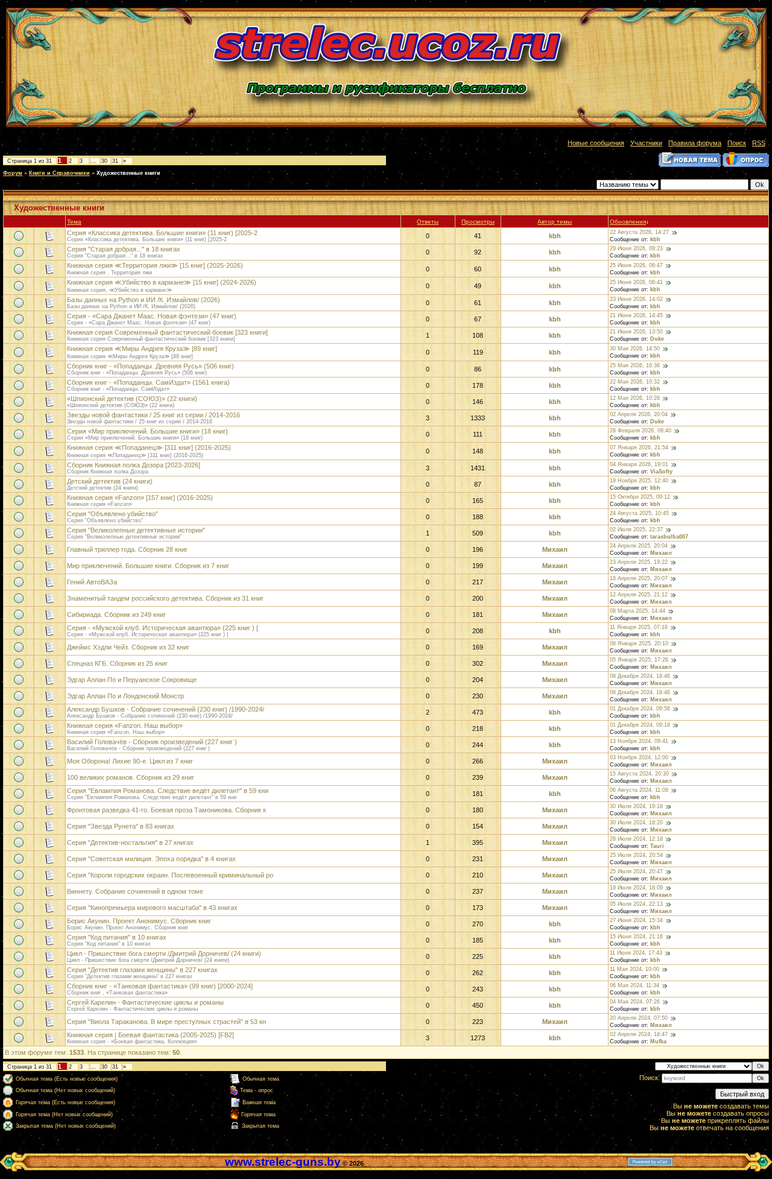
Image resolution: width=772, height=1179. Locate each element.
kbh (555, 235)
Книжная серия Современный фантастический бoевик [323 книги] (167, 332)
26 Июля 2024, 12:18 (636, 839)
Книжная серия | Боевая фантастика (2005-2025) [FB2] (150, 1034)
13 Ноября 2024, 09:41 (639, 741)
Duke (657, 339)
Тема (74, 221)
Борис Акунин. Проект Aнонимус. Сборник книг (139, 921)
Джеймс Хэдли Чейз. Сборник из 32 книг (128, 647)
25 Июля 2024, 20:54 (636, 855)
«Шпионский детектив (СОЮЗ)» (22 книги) (132, 398)
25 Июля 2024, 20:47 (636, 871)
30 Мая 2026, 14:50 (635, 349)
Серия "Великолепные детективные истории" (136, 530)
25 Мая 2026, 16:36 (635, 365)
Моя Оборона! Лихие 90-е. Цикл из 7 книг (130, 761)
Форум (12, 173)
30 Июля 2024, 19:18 (636, 806)
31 (115, 161)
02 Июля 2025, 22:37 (636, 529)
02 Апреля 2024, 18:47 (639, 1034)
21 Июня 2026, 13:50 (636, 332)
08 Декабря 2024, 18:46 (640, 676)
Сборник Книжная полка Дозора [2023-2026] (133, 465)
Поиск (736, 143)
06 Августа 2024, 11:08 (639, 790)
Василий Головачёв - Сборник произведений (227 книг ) (152, 741)
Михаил (555, 549)
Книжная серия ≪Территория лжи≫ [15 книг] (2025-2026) (155, 265)
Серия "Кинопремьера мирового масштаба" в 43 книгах (152, 907)
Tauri (657, 846)
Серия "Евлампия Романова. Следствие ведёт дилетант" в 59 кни (167, 790)
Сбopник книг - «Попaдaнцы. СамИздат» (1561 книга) (148, 382)
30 (104, 161)
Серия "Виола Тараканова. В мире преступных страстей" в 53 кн (166, 1021)
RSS (758, 143)
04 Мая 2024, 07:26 (635, 1002)
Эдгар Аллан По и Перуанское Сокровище (132, 679)
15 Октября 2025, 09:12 (640, 497)
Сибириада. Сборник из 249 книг (116, 614)
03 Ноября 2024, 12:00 (639, 757)
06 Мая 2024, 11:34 (634, 985)
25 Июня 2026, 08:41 (636, 282)
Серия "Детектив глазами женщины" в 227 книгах (142, 969)
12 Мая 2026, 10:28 (635, 398)
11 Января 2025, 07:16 (639, 627)
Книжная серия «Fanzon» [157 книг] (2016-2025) (140, 497)
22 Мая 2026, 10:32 (635, 382)
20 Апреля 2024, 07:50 (639, 1018)
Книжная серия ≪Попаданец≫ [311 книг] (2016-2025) (149, 447)
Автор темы (554, 221)
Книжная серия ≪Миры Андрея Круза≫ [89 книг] (142, 348)
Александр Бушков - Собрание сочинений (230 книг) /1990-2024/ (165, 709)
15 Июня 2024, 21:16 (636, 937)
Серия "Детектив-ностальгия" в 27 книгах (130, 842)
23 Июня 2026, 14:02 (636, 299)
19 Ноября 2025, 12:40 (639, 481)
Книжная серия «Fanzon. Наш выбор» (125, 725)
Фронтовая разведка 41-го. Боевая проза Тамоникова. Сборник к (166, 810)
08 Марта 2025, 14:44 (637, 611)
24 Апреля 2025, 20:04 (639, 546)
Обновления (628, 221)
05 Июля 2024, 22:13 (636, 904)
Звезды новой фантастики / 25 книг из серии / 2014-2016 (153, 415)
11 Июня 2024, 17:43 (636, 953)
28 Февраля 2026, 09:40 (640, 431)
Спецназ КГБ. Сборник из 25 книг (117, 663)
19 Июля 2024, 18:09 (636, 888)
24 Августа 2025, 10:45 (639, 513)
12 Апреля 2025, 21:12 (639, 595)
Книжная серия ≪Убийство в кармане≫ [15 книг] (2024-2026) (161, 282)
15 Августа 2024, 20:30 (639, 774)
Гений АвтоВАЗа (92, 582)
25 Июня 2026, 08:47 (636, 265)
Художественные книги (128, 173)
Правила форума (694, 143)
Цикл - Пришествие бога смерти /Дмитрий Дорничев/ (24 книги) (164, 953)
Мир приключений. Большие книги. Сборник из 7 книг (148, 565)
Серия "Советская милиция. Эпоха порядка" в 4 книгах (151, 858)
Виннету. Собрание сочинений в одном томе (135, 891)
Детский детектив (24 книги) (110, 481)
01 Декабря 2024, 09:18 (640, 725)
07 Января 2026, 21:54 (639, 447)
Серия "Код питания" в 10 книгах (116, 937)
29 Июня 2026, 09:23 (636, 248)
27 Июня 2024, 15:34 (636, 920)
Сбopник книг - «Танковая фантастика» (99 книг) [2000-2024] (160, 986)
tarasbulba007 (669, 537)
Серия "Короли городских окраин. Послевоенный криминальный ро (170, 875)
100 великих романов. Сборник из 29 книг (130, 777)
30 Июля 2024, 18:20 (636, 823)
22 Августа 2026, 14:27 (639, 232)
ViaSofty (661, 472)
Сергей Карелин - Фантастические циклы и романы (145, 1002)
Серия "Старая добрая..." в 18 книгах (123, 249)
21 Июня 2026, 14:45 (636, 315)
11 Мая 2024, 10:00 (634, 969)
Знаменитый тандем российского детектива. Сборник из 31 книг (165, 598)
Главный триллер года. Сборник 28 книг (127, 549)
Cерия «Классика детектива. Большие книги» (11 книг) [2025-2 (162, 232)
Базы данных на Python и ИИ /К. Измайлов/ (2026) (143, 299)
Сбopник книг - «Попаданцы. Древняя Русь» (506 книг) (150, 366)
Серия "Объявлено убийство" (112, 513)
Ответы (427, 221)
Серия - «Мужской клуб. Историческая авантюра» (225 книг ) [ (162, 627)
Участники (646, 143)
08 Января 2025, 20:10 (639, 643)
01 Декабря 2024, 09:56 (640, 709)
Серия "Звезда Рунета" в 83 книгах (120, 826)
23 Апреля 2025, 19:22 (639, 562)
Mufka (658, 1041)
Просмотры (478, 221)
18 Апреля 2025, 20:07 (639, 578)
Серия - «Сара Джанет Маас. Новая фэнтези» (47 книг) (151, 316)
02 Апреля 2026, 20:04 (639, 414)
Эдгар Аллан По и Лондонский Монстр (125, 696)
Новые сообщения (596, 143)
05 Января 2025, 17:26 (639, 660)
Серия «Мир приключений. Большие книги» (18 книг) (147, 431)
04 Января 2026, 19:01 (639, 464)
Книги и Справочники (59, 173)
